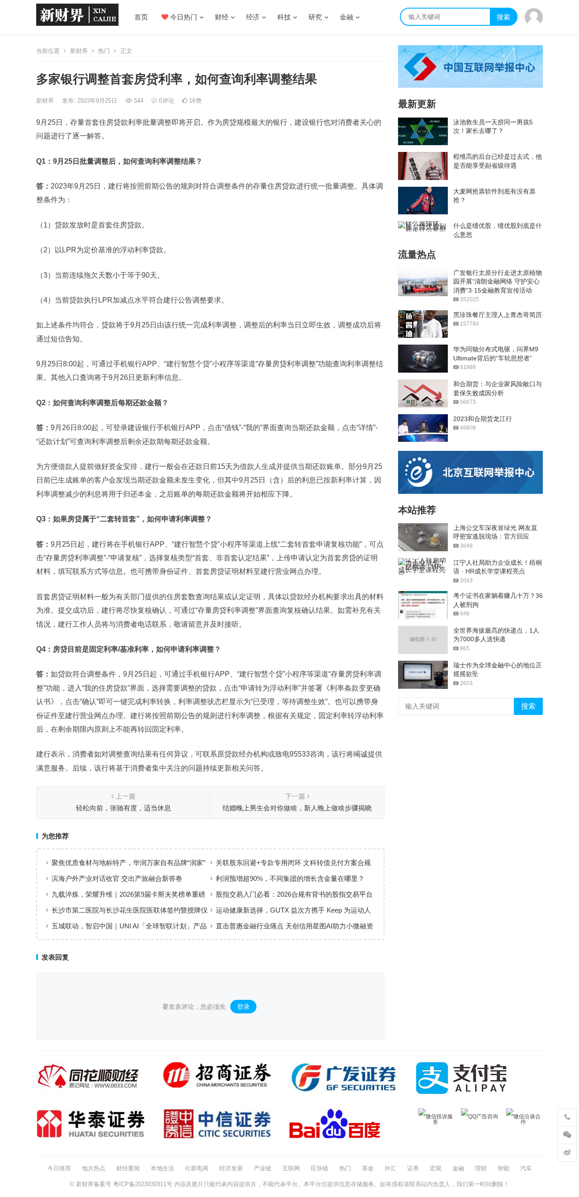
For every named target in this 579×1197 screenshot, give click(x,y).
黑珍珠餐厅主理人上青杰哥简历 (497, 314)
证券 (413, 1168)
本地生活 (162, 1168)
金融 (346, 17)
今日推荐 (59, 1168)
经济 (253, 17)
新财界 (79, 50)
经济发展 (231, 1168)
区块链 (319, 1168)
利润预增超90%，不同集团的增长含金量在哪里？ (290, 878)
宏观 (435, 1168)
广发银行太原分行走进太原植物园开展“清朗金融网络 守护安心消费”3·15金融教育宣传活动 (497, 281)
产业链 (262, 1168)
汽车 (526, 1168)
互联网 (291, 1168)
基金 (368, 1168)
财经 (221, 17)
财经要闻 (128, 1168)
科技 (284, 17)
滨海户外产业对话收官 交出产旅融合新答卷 (117, 878)
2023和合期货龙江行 (482, 418)
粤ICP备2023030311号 (142, 1184)
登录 (243, 1006)
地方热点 (93, 1168)
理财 (481, 1168)
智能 (503, 1168)
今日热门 (182, 17)
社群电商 (197, 1168)
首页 (141, 17)
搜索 (503, 17)
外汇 (390, 1168)
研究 (315, 17)
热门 (104, 50)
